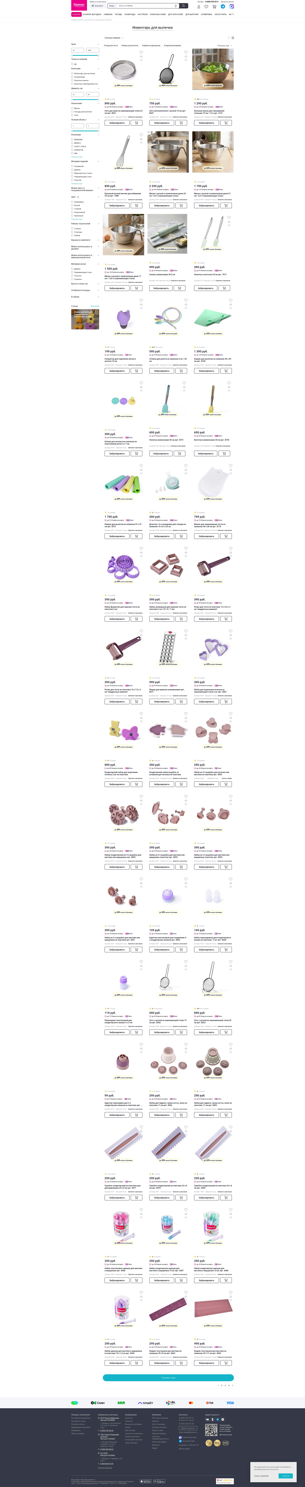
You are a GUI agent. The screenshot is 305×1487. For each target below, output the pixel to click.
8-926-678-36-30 (106, 1431)
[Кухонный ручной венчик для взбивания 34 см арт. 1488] (123, 152)
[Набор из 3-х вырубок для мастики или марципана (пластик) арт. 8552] (213, 813)
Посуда (118, 14)
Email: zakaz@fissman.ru (188, 1432)
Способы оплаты (78, 1424)
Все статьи (95, 306)
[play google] (159, 1483)
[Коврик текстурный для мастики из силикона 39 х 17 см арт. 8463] (213, 1309)
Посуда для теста (111, 45)
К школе (76, 14)
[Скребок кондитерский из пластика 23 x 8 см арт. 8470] (168, 1144)
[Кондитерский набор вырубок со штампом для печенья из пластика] (168, 730)
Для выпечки (192, 14)
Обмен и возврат (77, 1433)
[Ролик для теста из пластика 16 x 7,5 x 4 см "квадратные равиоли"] (123, 648)
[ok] (212, 1419)
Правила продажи (159, 1433)
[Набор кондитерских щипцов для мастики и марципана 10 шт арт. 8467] (168, 1226)
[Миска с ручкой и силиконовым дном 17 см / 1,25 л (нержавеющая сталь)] (123, 234)
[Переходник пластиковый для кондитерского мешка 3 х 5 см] (123, 978)
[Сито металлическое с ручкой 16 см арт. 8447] (168, 69)
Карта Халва (130, 1430)
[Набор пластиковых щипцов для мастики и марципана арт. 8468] (123, 1226)
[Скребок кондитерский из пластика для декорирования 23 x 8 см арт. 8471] (123, 1144)
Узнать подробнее (261, 1476)
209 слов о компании (160, 1418)
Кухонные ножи (158, 14)
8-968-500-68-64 (106, 1449)
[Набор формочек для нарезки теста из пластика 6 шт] (123, 565)
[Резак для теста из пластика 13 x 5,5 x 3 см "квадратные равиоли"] (213, 565)
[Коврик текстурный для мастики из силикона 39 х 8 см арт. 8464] (168, 1309)
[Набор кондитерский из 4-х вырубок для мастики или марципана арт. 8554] (123, 813)
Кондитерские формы (172, 45)
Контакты (129, 1418)
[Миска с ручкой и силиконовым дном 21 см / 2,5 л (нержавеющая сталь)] (213, 152)
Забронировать (117, 123)
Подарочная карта (132, 1437)
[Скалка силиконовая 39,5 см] (167, 234)
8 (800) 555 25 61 (212, 2)
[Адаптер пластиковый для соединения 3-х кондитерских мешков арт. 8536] (168, 896)
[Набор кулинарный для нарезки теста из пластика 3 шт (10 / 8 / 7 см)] (168, 565)
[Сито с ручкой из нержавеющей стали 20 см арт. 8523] (213, 978)
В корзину (136, 123)
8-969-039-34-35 (106, 1464)
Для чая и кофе (175, 14)
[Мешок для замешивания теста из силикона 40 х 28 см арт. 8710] (213, 482)
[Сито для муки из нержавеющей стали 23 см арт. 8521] (123, 69)
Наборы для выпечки (130, 45)
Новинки (108, 14)
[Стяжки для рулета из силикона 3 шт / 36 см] (168, 317)
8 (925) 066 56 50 (186, 1424)
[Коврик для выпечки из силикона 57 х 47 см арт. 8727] (123, 482)
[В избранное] (141, 52)
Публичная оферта (159, 1442)
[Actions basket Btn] (214, 6)
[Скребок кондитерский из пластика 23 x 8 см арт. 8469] (213, 1144)
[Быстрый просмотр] (141, 60)
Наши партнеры (131, 1443)
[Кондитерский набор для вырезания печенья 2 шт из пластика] (123, 730)
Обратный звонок (188, 1428)
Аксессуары (220, 14)
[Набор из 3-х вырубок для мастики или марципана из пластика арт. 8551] (123, 896)
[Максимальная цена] (92, 50)
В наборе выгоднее (92, 14)
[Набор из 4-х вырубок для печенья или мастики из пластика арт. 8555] (213, 730)
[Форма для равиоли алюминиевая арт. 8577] (168, 648)
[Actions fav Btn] (206, 6)
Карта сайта (184, 1449)
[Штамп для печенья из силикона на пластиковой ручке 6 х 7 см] (123, 400)
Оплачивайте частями (133, 1440)
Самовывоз (75, 1430)
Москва (200, 2)
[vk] (207, 1419)
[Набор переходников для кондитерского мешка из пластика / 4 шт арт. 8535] (213, 896)
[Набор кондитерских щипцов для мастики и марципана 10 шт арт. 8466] (213, 1226)
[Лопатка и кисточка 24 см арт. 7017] (212, 234)
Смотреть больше (105, 1468)
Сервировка (206, 14)
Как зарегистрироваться (81, 1418)
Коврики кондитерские (151, 45)
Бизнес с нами (157, 1430)
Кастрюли (143, 14)
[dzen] (223, 1419)
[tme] (218, 1419)
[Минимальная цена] (77, 50)
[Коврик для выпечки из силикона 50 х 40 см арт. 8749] (213, 317)
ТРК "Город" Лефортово (109, 1418)
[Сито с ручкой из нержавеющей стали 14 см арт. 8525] (168, 978)
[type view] (229, 38)
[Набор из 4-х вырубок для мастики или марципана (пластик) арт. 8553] (168, 813)
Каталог (99, 6)
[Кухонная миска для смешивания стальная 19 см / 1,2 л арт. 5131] (213, 69)
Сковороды (129, 14)
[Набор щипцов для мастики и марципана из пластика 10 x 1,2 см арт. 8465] (123, 1309)
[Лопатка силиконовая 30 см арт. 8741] (167, 399)
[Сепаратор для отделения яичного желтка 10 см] (123, 317)
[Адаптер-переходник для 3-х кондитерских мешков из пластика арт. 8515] (123, 1061)
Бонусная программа (133, 1424)
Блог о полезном (158, 1424)
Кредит (128, 1427)
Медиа (154, 1448)
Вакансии (156, 1445)
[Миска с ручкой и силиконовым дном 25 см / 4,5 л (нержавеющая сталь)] (168, 152)
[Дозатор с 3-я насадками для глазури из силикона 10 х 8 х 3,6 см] (168, 482)
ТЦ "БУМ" (104, 1453)
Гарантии (128, 1421)
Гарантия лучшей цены (134, 1433)
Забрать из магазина (98, 2)
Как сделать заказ (78, 1421)
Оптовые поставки (159, 1427)
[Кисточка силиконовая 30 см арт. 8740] (212, 399)
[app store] (146, 1483)
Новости (155, 1421)
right (232, 14)
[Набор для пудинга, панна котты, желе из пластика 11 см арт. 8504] (168, 1061)
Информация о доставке (80, 1427)
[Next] (232, 1385)
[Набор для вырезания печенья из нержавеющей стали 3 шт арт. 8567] (213, 648)
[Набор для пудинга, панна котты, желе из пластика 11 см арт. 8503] (213, 1061)
